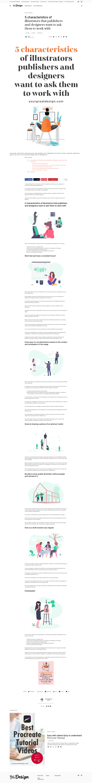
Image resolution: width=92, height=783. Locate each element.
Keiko (29, 36)
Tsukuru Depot (58, 775)
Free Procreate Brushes (69, 1)
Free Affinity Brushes (35, 1)
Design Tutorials (29, 12)
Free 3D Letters (43, 1)
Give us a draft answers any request (39, 169)
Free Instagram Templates (15, 1)
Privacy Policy (40, 775)
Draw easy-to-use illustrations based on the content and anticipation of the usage (49, 165)
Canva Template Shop (40, 778)
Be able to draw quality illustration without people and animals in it (45, 168)
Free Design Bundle (25, 1)
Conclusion (32, 171)
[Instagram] (81, 1)
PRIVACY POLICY (35, 154)
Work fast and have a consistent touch (40, 163)
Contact (47, 775)
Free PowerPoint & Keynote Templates (55, 1)
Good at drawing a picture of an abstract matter (42, 166)
